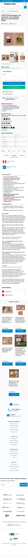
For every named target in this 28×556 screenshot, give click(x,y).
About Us (14, 462)
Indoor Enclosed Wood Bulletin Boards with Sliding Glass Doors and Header (7, 350)
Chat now (15, 98)
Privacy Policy (14, 468)
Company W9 (14, 431)
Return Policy (14, 444)
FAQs (14, 457)
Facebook (4, 549)
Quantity (4, 74)
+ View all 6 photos (5, 63)
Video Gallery (14, 455)
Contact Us (24, 1)
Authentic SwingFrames (14, 453)
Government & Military (14, 429)
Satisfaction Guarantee (14, 466)
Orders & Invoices (14, 440)
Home (2, 11)
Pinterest (14, 549)
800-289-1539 (9, 1)
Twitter (9, 549)
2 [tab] (14, 51)
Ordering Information (14, 421)
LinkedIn (19, 549)
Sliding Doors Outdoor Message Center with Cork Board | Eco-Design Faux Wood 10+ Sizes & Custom (14, 383)
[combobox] (14, 7)
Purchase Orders (14, 427)
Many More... (4, 130)
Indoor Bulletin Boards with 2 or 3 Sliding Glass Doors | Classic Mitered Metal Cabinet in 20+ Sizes (7, 320)
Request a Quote (14, 423)
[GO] (25, 7)
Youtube (23, 549)
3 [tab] (16, 51)
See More (3, 111)
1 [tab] (12, 51)
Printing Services (14, 451)
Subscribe (23, 484)
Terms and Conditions (14, 470)
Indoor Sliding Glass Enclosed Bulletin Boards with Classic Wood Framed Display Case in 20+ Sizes (20, 320)
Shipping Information (14, 425)
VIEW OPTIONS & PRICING (7, 331)
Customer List (14, 464)
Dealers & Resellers (14, 442)
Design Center (14, 449)
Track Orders (14, 438)
